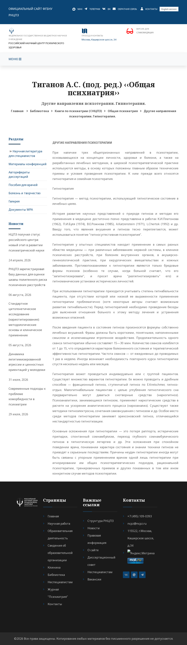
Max (80, 9)
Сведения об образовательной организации (60, 553)
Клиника (54, 567)
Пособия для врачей (23, 185)
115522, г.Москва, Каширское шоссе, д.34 (140, 538)
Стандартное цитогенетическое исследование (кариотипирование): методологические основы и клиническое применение (25, 319)
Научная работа (59, 524)
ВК (109, 9)
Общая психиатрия (123, 111)
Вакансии (94, 579)
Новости (93, 528)
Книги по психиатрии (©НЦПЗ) (78, 111)
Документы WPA (21, 210)
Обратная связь (127, 9)
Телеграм (94, 9)
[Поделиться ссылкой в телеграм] (142, 574)
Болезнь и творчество (25, 193)
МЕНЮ (14, 59)
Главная (17, 111)
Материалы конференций (28, 164)
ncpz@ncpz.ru (136, 524)
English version (169, 9)
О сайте (93, 550)
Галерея (14, 201)
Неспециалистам (60, 582)
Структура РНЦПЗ (100, 521)
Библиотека (39, 111)
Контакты (151, 9)
